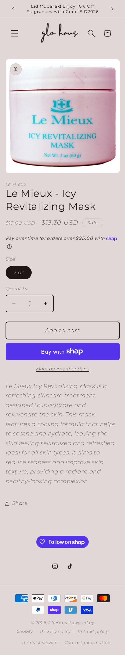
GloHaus (57, 622)
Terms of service (39, 642)
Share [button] (20, 503)
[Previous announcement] (13, 9)
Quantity (17, 289)
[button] (15, 33)
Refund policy (93, 631)
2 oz (18, 272)
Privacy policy (55, 631)
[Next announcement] (112, 9)
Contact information (88, 642)
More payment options (62, 368)
